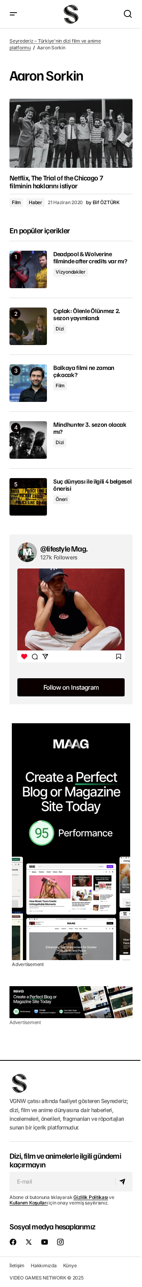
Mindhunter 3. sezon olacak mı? (90, 428)
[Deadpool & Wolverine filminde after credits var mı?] (28, 269)
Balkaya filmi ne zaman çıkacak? (83, 371)
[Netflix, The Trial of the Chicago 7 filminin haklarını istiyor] (71, 133)
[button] (13, 14)
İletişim (16, 1265)
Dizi (60, 329)
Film (16, 202)
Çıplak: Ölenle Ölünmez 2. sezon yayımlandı (86, 314)
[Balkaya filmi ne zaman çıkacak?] (28, 383)
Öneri (61, 499)
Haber (35, 202)
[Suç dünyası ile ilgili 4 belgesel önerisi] (28, 497)
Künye (70, 1265)
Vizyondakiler (71, 272)
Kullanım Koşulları (28, 1203)
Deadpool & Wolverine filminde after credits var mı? (90, 258)
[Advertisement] (71, 841)
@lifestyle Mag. (64, 548)
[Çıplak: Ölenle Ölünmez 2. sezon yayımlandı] (28, 326)
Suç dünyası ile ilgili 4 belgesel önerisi (92, 485)
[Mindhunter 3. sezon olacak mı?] (28, 440)
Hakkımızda (44, 1265)
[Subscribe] (123, 1181)
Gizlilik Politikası (90, 1197)
